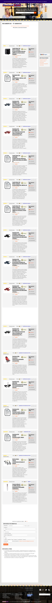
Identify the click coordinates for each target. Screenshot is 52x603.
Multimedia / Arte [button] (11, 19)
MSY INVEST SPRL (31, 49)
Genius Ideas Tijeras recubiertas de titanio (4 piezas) (18, 461)
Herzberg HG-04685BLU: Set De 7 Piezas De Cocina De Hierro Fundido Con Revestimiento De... (18, 104)
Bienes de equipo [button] (19, 19)
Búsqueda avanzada (26, 14)
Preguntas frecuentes (43, 59)
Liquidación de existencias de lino (25, 352)
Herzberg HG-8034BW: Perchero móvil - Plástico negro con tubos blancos (18, 411)
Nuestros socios (31, 584)
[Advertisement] (19, 35)
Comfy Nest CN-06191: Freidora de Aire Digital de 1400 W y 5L (19, 183)
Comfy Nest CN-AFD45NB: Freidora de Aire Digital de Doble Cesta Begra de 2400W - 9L (19, 158)
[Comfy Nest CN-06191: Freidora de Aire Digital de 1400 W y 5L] (7, 185)
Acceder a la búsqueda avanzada (20, 27)
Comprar (18, 584)
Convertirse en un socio (19, 594)
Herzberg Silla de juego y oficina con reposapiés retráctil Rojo (18, 358)
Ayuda (27, 584)
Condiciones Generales (39, 584)
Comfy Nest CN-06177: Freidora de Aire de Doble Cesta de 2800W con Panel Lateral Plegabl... (18, 51)
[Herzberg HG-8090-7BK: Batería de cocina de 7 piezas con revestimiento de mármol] (7, 384)
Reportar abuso (12, 45)
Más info (45, 1)
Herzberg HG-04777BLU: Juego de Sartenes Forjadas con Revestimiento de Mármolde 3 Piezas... (19, 262)
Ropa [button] (5, 19)
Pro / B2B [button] (32, 19)
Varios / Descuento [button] (38, 19)
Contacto (16, 593)
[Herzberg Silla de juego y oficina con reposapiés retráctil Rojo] (7, 359)
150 (26, 521)
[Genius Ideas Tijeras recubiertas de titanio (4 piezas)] (7, 462)
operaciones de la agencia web (19, 601)
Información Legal (18, 597)
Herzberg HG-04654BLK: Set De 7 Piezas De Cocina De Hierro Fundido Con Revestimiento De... (18, 331)
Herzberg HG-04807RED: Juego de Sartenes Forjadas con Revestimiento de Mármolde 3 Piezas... (19, 288)
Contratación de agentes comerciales (44, 64)
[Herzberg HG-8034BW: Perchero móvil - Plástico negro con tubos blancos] (7, 412)
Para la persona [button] (26, 19)
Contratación (23, 584)
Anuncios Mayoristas (12, 584)
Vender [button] (44, 19)
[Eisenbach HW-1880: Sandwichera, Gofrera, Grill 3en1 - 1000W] (7, 78)
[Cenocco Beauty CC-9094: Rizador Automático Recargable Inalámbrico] (7, 487)
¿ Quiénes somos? (43, 61)
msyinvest (32, 51)
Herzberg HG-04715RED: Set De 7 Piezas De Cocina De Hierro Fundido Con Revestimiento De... (18, 131)
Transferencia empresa (27, 45)
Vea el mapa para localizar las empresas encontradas (20, 25)
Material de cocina (27, 431)
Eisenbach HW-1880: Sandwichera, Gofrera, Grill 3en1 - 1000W (19, 77)
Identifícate (17, 595)
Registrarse (17, 596)
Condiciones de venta (18, 598)
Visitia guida (42, 62)
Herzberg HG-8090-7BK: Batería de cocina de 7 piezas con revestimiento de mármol (19, 384)
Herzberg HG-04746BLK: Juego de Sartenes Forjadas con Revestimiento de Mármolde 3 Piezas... (19, 235)
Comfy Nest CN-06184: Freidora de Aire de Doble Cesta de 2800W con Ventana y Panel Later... (19, 208)
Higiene (29, 481)
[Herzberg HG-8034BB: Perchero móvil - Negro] (7, 437)
